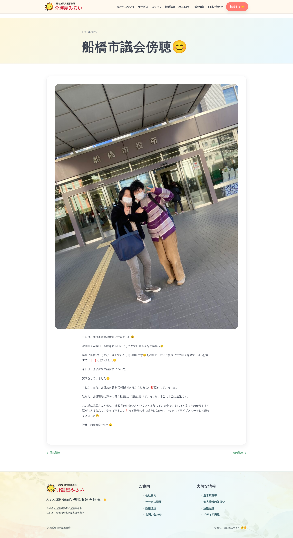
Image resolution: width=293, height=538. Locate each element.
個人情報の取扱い (214, 501)
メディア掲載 (211, 514)
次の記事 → (240, 452)
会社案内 (150, 495)
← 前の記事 (53, 452)
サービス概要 (153, 501)
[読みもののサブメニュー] (190, 6)
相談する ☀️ (237, 6)
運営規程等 (210, 495)
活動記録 (208, 508)
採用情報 (150, 508)
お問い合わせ (153, 514)
